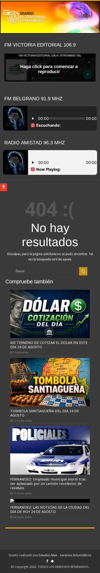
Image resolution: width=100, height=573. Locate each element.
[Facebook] (47, 561)
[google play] (52, 561)
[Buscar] (83, 271)
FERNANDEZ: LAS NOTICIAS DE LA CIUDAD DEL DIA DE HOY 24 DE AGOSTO (50, 509)
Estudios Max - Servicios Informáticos (65, 555)
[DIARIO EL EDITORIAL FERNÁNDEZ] (50, 17)
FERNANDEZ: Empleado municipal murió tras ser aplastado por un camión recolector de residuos (48, 483)
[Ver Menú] (6, 13)
